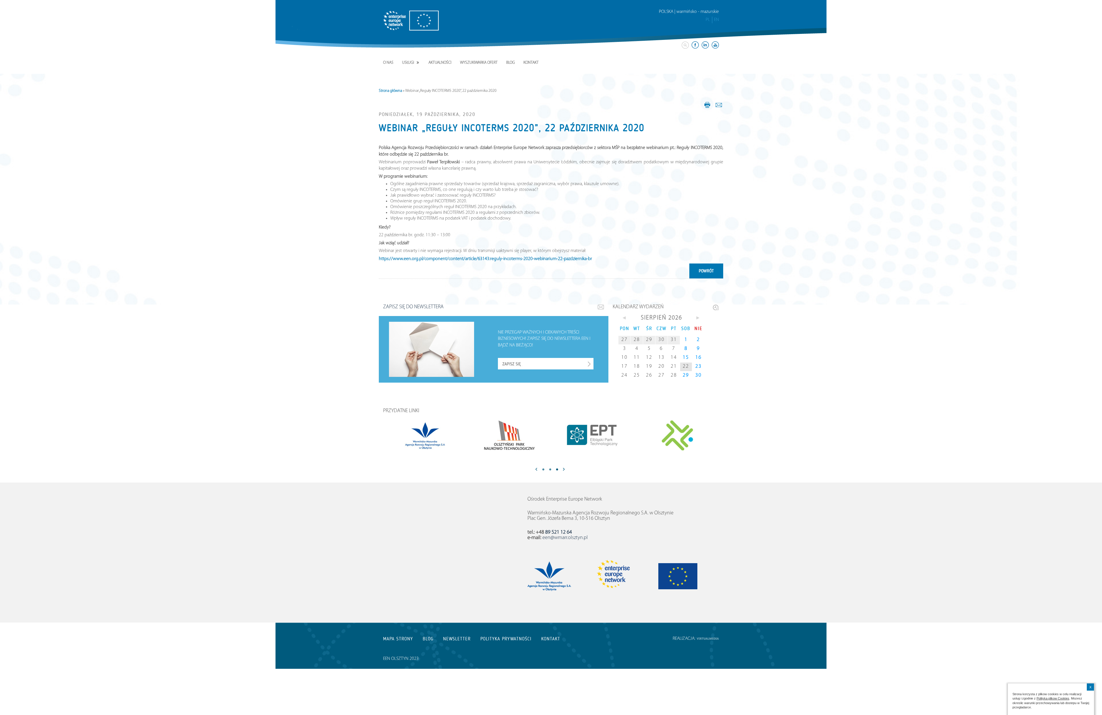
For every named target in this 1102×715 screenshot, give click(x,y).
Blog (510, 63)
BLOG (428, 639)
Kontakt (531, 63)
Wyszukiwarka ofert (479, 63)
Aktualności (439, 63)
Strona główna (390, 91)
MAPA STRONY (398, 639)
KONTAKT (550, 639)
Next (563, 470)
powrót (706, 271)
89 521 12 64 (558, 532)
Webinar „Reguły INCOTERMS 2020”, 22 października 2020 (512, 128)
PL (708, 20)
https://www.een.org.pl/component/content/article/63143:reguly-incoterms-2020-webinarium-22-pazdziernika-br (485, 259)
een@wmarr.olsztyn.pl (565, 537)
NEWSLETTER (457, 639)
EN (716, 20)
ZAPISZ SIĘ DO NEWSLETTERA (413, 307)
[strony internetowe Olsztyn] (707, 638)
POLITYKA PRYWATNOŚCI (505, 639)
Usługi (408, 63)
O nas (388, 63)
